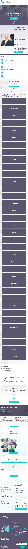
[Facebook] (1, 539)
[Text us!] (22, 547)
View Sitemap (3, 547)
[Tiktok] (3, 539)
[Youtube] (8, 539)
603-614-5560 (8, 504)
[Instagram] (4, 539)
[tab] (4, 95)
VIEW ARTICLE (3, 469)
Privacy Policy (25, 506)
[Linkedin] (6, 539)
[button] (13, 398)
